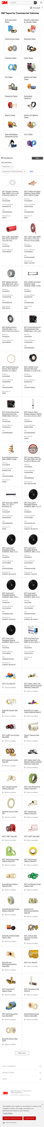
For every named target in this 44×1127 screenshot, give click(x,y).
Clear (31, 171)
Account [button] (36, 8)
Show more (22, 1053)
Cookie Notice (8, 1113)
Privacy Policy (26, 1091)
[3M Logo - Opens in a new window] (4, 2)
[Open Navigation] (41, 3)
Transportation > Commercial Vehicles (12, 171)
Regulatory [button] (9, 1073)
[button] (10, 1122)
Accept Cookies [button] (29, 1118)
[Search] (35, 2)
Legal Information (15, 1091)
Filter (37, 158)
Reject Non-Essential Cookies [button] (12, 1118)
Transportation (6, 166)
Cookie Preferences (16, 1092)
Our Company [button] (9, 1066)
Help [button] (5, 1079)
